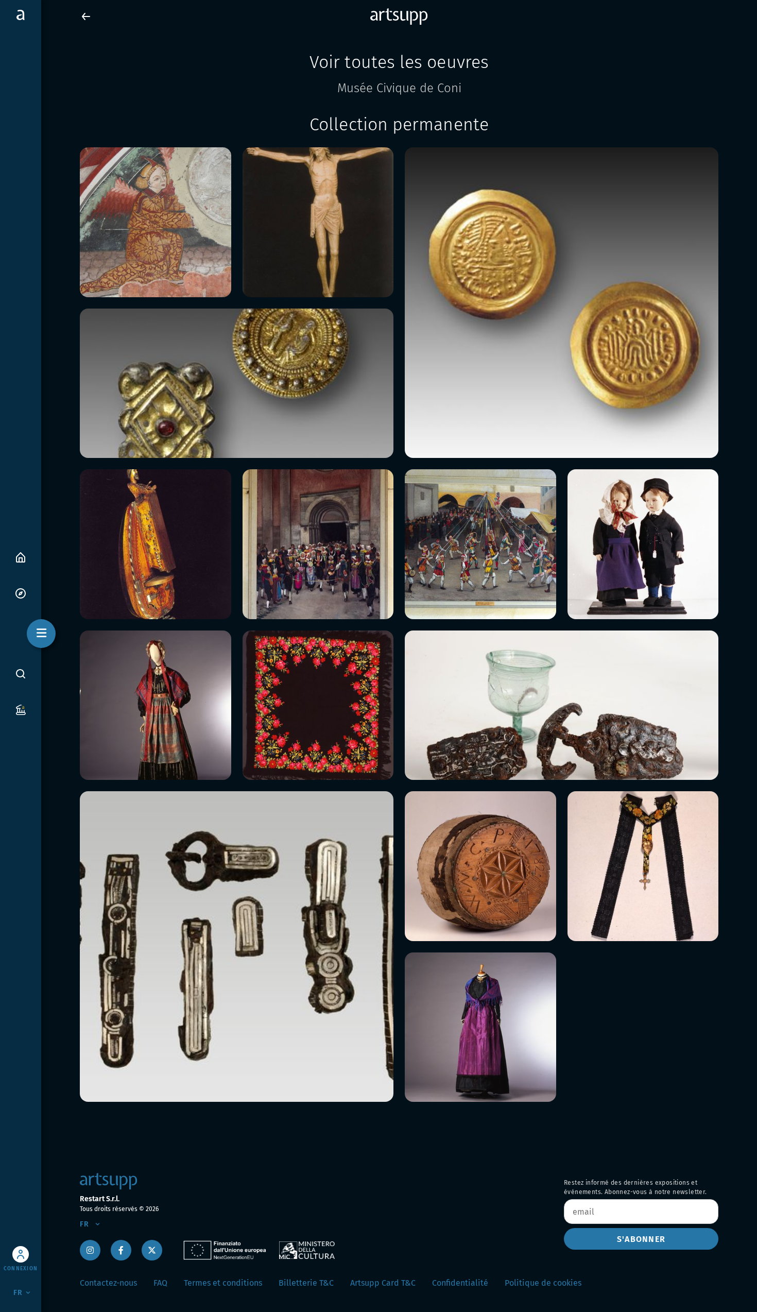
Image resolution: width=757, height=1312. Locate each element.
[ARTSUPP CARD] (20, 709)
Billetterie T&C (306, 1283)
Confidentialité (460, 1283)
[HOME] (20, 556)
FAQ (160, 1283)
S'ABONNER (641, 1239)
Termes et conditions (223, 1283)
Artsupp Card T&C (383, 1283)
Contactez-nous (108, 1283)
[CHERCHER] (20, 673)
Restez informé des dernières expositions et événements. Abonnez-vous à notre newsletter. (635, 1187)
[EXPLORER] (20, 593)
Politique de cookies (543, 1283)
